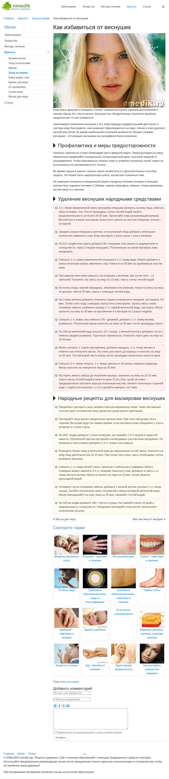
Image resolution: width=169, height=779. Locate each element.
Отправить (60, 737)
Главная (9, 753)
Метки (21, 753)
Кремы (13, 67)
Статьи (147, 6)
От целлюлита (17, 87)
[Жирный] (55, 706)
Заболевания (68, 6)
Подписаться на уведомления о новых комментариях (89, 732)
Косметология (17, 58)
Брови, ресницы (18, 82)
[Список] (68, 706)
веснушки (73, 681)
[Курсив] (59, 706)
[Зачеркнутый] (64, 706)
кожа (63, 681)
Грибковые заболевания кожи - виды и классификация (95, 596)
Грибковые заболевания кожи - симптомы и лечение (123, 596)
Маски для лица (18, 96)
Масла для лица (65, 519)
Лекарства (88, 6)
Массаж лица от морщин (148, 519)
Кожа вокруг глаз (19, 77)
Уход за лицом (18, 72)
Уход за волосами (19, 63)
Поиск (32, 753)
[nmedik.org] (16, 5)
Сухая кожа (16, 91)
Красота (131, 6)
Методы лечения (110, 6)
